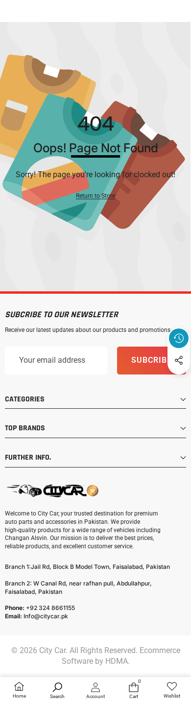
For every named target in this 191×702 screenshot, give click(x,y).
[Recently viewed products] (179, 338)
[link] (172, 690)
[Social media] (179, 360)
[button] (179, 383)
